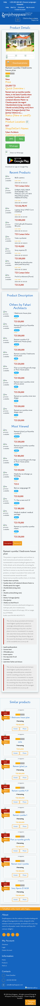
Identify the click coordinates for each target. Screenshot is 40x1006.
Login (3, 947)
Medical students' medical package (23, 513)
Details (16, 729)
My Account (30, 7)
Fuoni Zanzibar (10, 975)
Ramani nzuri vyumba (20, 864)
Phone (24, 729)
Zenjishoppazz (13, 14)
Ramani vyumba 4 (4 (20, 790)
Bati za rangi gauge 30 (22, 488)
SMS (11, 139)
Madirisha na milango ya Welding (23, 475)
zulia (20, 742)
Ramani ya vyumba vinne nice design (25, 397)
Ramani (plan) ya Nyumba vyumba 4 (24, 326)
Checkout (21, 7)
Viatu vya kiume (20, 238)
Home (4, 960)
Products (5, 963)
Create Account (20, 9)
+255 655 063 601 (11, 980)
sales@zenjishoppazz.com (14, 985)
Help (7, 7)
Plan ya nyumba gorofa (20, 839)
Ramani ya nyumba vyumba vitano (24, 527)
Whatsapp (13, 146)
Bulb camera (19, 178)
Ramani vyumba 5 (20, 815)
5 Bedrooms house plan (22, 313)
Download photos (20, 63)
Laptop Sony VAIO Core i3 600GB (24, 211)
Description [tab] (8, 543)
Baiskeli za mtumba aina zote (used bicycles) (23, 263)
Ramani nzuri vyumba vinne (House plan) (24, 383)
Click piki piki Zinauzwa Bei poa (23, 225)
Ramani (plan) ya (20, 766)
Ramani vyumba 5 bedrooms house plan (24, 355)
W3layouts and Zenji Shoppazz (14, 996)
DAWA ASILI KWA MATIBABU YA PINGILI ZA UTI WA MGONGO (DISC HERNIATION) (23, 194)
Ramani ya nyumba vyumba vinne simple (24, 447)
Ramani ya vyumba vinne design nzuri (23, 411)
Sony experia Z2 (21, 250)
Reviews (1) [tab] (17, 543)
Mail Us (13, 7)
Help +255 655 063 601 (13, 2)
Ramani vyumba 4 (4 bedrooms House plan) (22, 340)
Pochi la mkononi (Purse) (24, 277)
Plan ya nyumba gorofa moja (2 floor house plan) (25, 369)
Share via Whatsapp (16, 153)
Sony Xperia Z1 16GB (20, 888)
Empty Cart (35, 20)
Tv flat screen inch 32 (22, 500)
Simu (21, 139)
